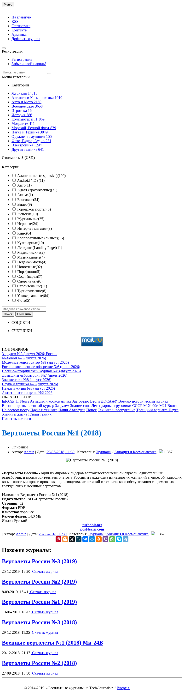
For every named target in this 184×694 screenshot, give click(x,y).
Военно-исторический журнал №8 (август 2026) (41, 371)
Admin (29, 452)
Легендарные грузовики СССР (117, 406)
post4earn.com (92, 529)
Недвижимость (31, 262)
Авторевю (80, 401)
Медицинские (31, 252)
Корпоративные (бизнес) (40, 238)
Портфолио (28, 272)
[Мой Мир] (92, 539)
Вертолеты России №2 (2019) (39, 582)
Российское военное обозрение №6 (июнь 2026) (41, 367)
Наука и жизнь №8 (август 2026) (28, 388)
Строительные (32, 286)
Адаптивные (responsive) (41, 176)
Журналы (103, 452)
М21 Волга (168, 406)
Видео (24, 204)
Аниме (25, 195)
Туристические (31, 291)
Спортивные (29, 281)
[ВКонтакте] (85, 539)
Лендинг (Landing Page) (39, 248)
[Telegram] (125, 539)
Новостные (29, 267)
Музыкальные (31, 257)
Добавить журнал (26, 39)
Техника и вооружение (116, 410)
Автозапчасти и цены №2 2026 (27, 393)
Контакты (20, 30)
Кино (24, 233)
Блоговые (28, 200)
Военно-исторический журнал (143, 401)
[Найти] (49, 73)
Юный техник (40, 414)
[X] (72, 539)
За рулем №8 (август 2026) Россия (29, 354)
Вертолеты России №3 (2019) (39, 561)
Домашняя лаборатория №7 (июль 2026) (34, 375)
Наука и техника (44, 410)
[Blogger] (65, 539)
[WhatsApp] (112, 539)
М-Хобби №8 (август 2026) (24, 358)
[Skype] (119, 539)
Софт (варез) (29, 276)
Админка (19, 34)
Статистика (21, 26)
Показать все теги (16, 418)
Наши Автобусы (71, 410)
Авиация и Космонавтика (135, 452)
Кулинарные (30, 243)
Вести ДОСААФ (103, 401)
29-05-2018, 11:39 (60, 452)
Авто (24, 185)
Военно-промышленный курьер (28, 406)
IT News (22, 401)
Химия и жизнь (14, 414)
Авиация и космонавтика (50, 401)
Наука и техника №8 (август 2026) (30, 384)
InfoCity (8, 401)
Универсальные (33, 296)
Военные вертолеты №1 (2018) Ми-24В (52, 643)
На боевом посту (15, 410)
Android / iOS (31, 180)
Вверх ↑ (123, 688)
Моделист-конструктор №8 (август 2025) (35, 362)
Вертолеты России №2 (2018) (39, 663)
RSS (15, 21)
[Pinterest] (58, 539)
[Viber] (105, 539)
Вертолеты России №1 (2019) (39, 602)
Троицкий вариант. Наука (157, 410)
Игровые (27, 224)
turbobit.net (92, 525)
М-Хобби (150, 406)
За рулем (62, 406)
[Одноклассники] (99, 539)
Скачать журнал (44, 571)
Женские (27, 214)
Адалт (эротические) (37, 190)
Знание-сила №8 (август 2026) (26, 380)
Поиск (91, 410)
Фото (23, 300)
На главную (21, 17)
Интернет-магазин (34, 228)
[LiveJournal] (78, 539)
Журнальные (30, 219)
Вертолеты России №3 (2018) (39, 622)
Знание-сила (80, 406)
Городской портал (34, 209)
